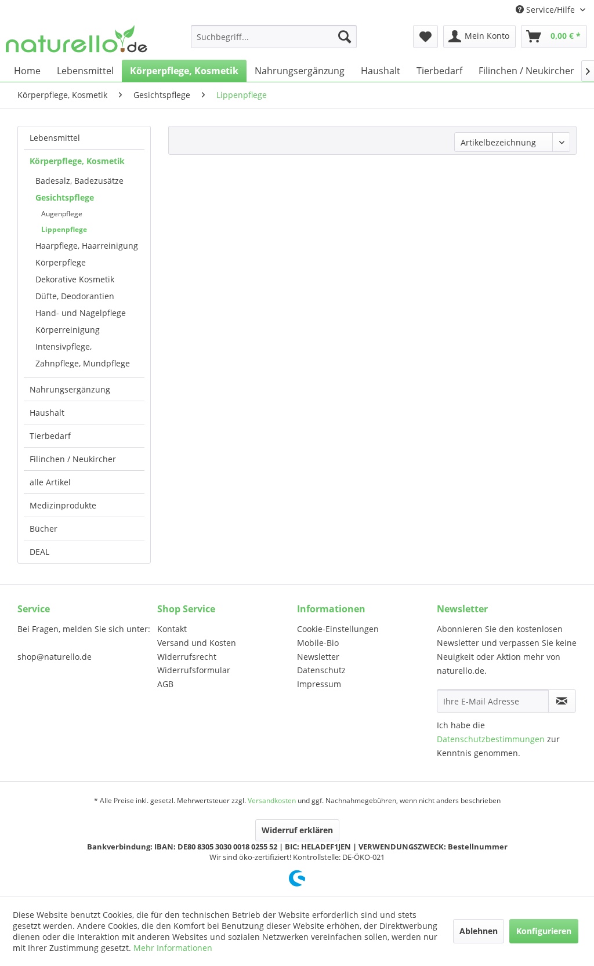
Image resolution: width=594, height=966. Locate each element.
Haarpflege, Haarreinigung (86, 245)
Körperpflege (60, 262)
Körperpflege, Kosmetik (77, 160)
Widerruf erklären (297, 830)
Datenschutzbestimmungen (491, 739)
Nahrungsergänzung (70, 389)
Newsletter (318, 656)
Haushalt (47, 412)
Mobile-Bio (318, 642)
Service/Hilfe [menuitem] (550, 9)
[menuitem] (274, 36)
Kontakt (172, 628)
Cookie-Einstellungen (338, 628)
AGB (165, 683)
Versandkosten (272, 800)
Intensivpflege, (63, 346)
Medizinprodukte (63, 505)
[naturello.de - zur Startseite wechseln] (76, 39)
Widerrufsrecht (186, 656)
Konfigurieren (543, 930)
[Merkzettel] (425, 36)
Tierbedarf (50, 435)
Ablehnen (478, 930)
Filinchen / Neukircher (73, 458)
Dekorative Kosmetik (74, 279)
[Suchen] (344, 36)
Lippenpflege (64, 229)
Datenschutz (321, 670)
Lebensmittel (55, 137)
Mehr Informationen (172, 947)
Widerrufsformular (193, 670)
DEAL (39, 551)
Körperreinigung (67, 329)
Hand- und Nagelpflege (80, 312)
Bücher (43, 528)
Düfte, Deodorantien (74, 296)
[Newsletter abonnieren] (562, 701)
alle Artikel (50, 482)
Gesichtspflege (64, 197)
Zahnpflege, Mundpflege (82, 363)
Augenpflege (61, 214)
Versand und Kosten (196, 642)
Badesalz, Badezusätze (79, 180)
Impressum (319, 683)
